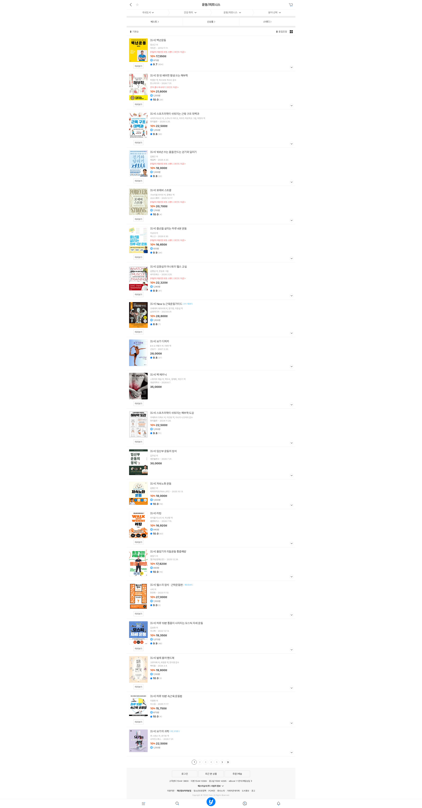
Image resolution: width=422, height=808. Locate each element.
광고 (253, 790)
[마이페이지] (244, 803)
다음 (222, 762)
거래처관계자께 (233, 790)
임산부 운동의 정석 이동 (211, 463)
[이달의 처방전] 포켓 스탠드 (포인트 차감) (167, 52)
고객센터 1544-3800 (179, 781)
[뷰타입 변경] (291, 32)
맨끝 (227, 762)
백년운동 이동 (211, 53)
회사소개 (221, 790)
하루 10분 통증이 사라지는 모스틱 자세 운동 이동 (211, 636)
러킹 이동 (211, 528)
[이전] (130, 4)
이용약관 (170, 790)
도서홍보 (245, 790)
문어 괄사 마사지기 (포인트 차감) (163, 87)
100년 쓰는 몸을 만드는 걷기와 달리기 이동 (211, 166)
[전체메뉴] (143, 803)
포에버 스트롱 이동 (211, 205)
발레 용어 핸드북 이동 (211, 672)
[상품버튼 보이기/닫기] (291, 67)
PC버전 (212, 790)
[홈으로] (211, 803)
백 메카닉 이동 (211, 389)
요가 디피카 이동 (211, 354)
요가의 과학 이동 (211, 742)
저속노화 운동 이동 (211, 494)
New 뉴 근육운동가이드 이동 (211, 318)
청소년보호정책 (200, 790)
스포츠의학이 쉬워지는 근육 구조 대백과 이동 (211, 128)
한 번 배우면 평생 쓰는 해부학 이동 (211, 90)
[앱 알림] (278, 803)
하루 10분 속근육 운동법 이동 (211, 709)
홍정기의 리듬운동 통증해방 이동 (211, 564)
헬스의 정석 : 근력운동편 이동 (211, 599)
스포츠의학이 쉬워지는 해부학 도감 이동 (211, 427)
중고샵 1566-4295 (217, 781)
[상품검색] (177, 803)
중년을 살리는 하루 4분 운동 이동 (211, 243)
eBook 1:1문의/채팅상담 (239, 781)
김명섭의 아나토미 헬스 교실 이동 (211, 281)
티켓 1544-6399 (199, 781)
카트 (291, 5)
